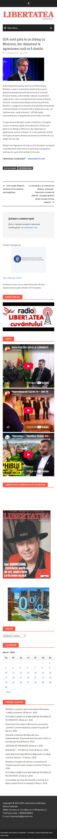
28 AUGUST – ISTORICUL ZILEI (19, 750)
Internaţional (25, 168)
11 (13, 672)
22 (43, 677)
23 (50, 677)
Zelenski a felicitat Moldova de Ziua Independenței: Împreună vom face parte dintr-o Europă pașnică (28, 738)
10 (6, 672)
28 (35, 682)
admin (25, 53)
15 (43, 672)
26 (21, 682)
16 (50, 672)
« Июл (8, 692)
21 (35, 677)
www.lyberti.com (36, 158)
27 (28, 682)
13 (28, 672)
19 (21, 677)
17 (6, 677)
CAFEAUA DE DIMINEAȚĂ (16, 745)
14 (35, 672)
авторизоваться (29, 227)
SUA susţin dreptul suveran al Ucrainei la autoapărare (13, 189)
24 (6, 682)
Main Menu (12, 27)
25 (13, 682)
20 (28, 677)
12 (21, 672)
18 (13, 677)
